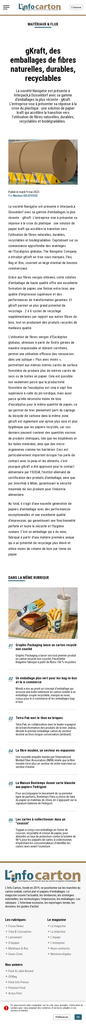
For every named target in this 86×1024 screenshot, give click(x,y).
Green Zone (15, 954)
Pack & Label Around (20, 971)
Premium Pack (17, 988)
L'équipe (56, 937)
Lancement (15, 937)
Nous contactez (60, 948)
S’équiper (13, 943)
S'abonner (76, 7)
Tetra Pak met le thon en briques (39, 718)
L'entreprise (58, 943)
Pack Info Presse (18, 982)
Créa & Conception (19, 932)
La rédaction (58, 932)
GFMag (12, 976)
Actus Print (15, 993)
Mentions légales (61, 954)
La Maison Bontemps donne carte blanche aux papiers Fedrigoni (45, 785)
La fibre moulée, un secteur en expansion (45, 750)
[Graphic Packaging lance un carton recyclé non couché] (43, 613)
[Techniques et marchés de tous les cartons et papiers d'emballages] (40, 7)
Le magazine (58, 926)
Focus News (16, 926)
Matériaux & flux (18, 948)
